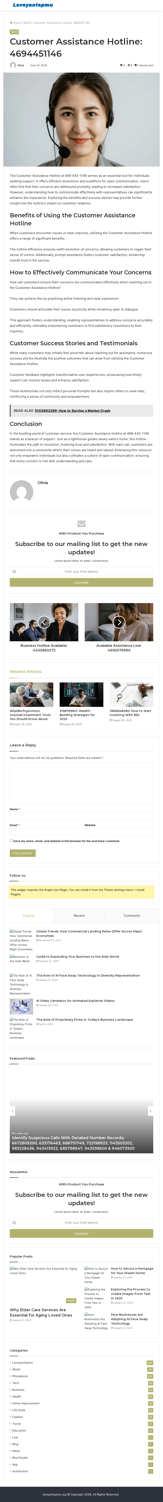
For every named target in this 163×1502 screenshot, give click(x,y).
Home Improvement (25, 1403)
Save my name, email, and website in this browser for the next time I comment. (66, 841)
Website (90, 825)
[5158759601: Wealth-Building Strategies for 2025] (81, 694)
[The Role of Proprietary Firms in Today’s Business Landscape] (21, 1029)
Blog (15, 1444)
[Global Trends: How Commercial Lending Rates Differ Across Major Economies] (21, 940)
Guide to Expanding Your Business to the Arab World (77, 957)
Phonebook (20, 1376)
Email (15, 825)
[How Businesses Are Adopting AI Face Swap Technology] (96, 1321)
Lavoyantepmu (22, 1362)
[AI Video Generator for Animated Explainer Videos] (21, 1007)
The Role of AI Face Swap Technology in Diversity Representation (88, 975)
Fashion (17, 1417)
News (16, 1451)
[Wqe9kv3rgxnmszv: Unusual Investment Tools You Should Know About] (31, 694)
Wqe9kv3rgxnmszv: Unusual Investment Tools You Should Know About (30, 715)
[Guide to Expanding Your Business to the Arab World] (21, 962)
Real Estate (20, 1457)
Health (16, 1396)
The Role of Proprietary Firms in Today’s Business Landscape (84, 1020)
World (27, 22)
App (15, 1464)
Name (15, 809)
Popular (29, 916)
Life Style (18, 1410)
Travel (16, 1423)
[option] (81, 1110)
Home (16, 22)
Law (15, 1437)
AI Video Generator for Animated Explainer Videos (75, 1001)
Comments (132, 916)
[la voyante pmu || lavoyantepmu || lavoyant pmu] (33, 5)
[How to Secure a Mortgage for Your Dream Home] (96, 1275)
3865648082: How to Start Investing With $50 (130, 713)
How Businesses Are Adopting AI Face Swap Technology (129, 1319)
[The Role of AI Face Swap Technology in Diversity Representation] (21, 984)
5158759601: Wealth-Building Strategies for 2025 (77, 715)
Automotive (20, 1471)
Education (19, 1430)
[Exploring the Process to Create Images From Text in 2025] (96, 1298)
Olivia (20, 65)
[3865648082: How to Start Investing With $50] (131, 694)
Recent (79, 916)
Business (18, 1389)
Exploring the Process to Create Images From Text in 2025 (130, 1293)
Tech (15, 1383)
